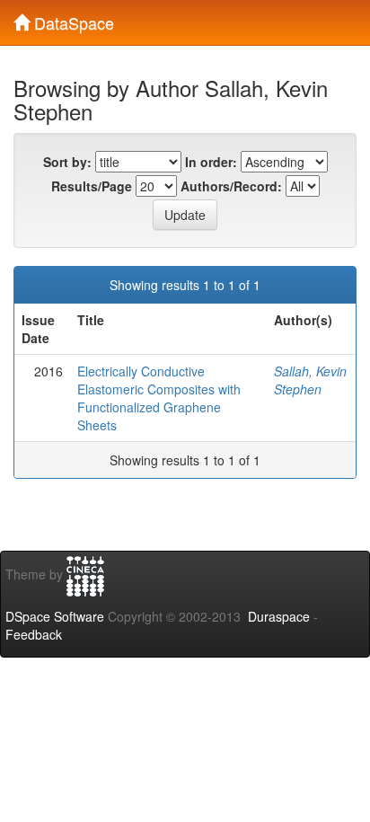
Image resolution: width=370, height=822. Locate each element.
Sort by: (67, 162)
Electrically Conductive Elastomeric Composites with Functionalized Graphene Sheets (159, 398)
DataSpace (72, 19)
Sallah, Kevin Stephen (310, 380)
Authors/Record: (231, 186)
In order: (211, 162)
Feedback (33, 634)
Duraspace (279, 616)
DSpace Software (54, 616)
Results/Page (91, 186)
